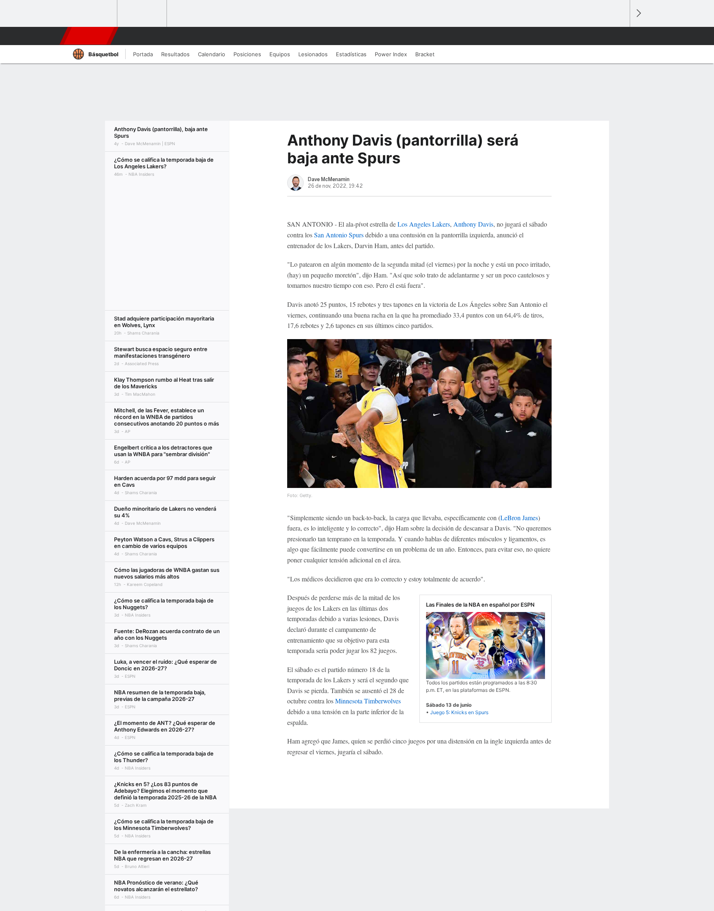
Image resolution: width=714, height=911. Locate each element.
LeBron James (519, 517)
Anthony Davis (473, 224)
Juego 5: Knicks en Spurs (459, 712)
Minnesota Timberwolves (368, 700)
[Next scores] (638, 13)
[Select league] (93, 13)
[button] (619, 36)
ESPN (89, 36)
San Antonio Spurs (339, 234)
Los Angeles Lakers (423, 224)
